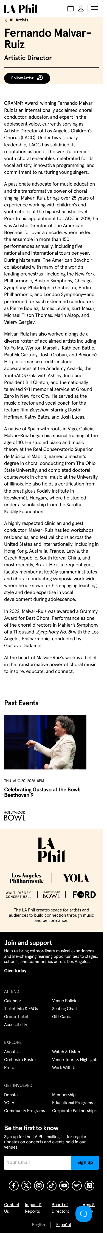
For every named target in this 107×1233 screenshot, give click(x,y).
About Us (12, 1052)
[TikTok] (52, 1186)
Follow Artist (22, 78)
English (38, 1225)
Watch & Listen (66, 1052)
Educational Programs (72, 1103)
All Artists (19, 20)
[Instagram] (39, 1186)
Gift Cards (61, 1017)
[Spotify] (77, 1186)
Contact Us (11, 1208)
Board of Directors (60, 1208)
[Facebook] (14, 1186)
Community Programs (24, 1111)
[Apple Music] (89, 1186)
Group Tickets (17, 1017)
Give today (15, 970)
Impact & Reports (33, 1208)
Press (9, 1068)
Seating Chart (65, 1009)
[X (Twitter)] (26, 1186)
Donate (11, 1095)
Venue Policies (65, 1001)
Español (63, 1225)
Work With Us (64, 1068)
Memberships (64, 1095)
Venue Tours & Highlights (75, 1060)
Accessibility (15, 1025)
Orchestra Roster (20, 1060)
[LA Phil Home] (20, 8)
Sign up (85, 1162)
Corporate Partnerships (74, 1111)
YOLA (9, 1103)
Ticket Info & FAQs (21, 1009)
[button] (95, 8)
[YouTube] (64, 1186)
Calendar (12, 1001)
